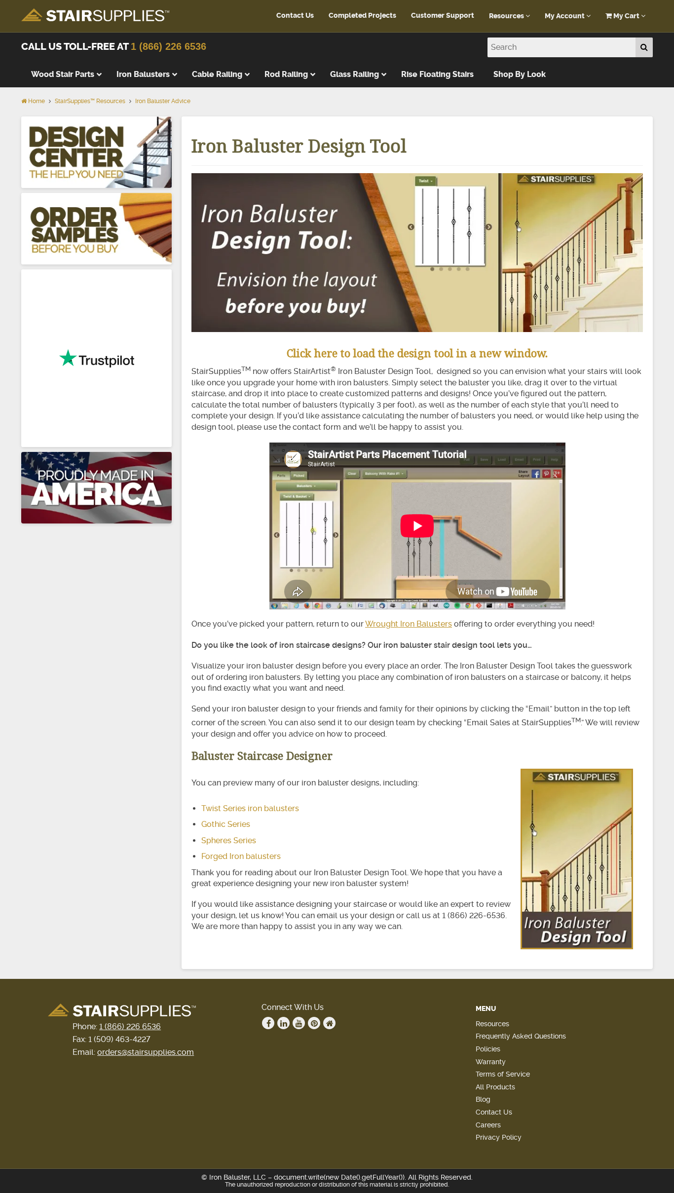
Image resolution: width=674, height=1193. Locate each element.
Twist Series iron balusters (250, 808)
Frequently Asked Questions (521, 1036)
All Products (495, 1087)
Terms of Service (503, 1074)
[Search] (644, 47)
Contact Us (295, 15)
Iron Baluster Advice (162, 101)
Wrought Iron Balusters (408, 624)
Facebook (268, 1023)
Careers (488, 1125)
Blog (483, 1099)
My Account (565, 16)
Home (36, 101)
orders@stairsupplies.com (145, 1052)
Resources (507, 16)
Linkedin (283, 1023)
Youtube (299, 1023)
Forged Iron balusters (241, 856)
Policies (488, 1049)
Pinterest (314, 1023)
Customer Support (442, 15)
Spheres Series (228, 840)
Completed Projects (362, 15)
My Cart (626, 16)
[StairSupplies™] (95, 15)
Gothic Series (225, 824)
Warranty (491, 1062)
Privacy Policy (499, 1137)
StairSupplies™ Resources (90, 101)
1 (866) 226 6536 (168, 46)
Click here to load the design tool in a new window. (417, 352)
